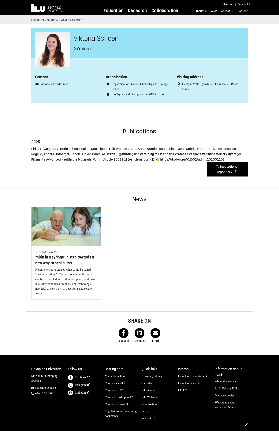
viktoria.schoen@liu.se (54, 84)
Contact (243, 11)
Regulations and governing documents (121, 413)
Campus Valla (113, 383)
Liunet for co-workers (191, 376)
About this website (226, 381)
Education (113, 10)
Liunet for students (189, 383)
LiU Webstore (149, 397)
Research (137, 10)
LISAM (182, 390)
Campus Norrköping (117, 397)
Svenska (228, 4)
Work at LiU (227, 11)
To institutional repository (227, 169)
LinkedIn (80, 392)
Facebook (80, 377)
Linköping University (44, 19)
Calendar (146, 383)
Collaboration (164, 10)
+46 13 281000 (44, 393)
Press (144, 411)
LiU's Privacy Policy (227, 388)
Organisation (149, 404)
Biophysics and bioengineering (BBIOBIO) (137, 94)
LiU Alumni (148, 390)
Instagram (81, 385)
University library (151, 376)
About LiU (201, 11)
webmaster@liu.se (226, 407)
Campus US (112, 390)
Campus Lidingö (115, 404)
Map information (115, 376)
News (213, 11)
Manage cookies (224, 395)
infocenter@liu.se (45, 387)
